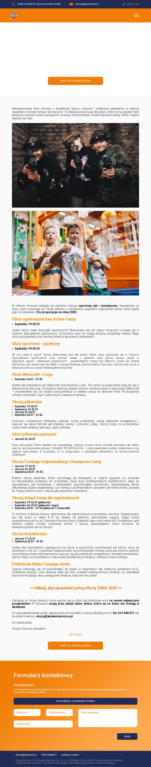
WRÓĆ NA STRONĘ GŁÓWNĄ (75, 645)
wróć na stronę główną (75, 80)
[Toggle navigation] (136, 15)
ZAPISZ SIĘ (133, 4)
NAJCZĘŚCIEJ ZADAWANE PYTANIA (75, 701)
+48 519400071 (49, 754)
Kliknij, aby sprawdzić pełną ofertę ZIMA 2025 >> (78, 588)
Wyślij (127, 736)
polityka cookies (70, 754)
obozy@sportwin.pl (26, 754)
